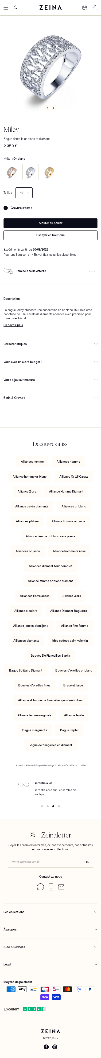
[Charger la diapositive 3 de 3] (94, 271)
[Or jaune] (49, 172)
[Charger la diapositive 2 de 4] (47, 806)
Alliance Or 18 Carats (74, 477)
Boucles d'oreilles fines (34, 685)
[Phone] (51, 889)
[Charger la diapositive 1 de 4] (42, 806)
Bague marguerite (34, 730)
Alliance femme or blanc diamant (50, 581)
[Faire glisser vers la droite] (53, 107)
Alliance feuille (74, 715)
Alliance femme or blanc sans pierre (50, 536)
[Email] (61, 888)
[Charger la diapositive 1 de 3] (90, 271)
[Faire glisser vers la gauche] (47, 107)
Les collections (14, 912)
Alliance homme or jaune (68, 521)
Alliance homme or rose (69, 551)
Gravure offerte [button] (21, 208)
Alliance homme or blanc (30, 477)
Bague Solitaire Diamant (26, 670)
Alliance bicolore (25, 611)
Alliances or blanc (74, 506)
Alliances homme (68, 462)
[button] (6, 8)
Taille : (8, 193)
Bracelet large (73, 685)
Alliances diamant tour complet (50, 566)
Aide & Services (14, 947)
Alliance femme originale (34, 715)
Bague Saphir (69, 730)
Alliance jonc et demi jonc (30, 626)
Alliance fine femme (74, 626)
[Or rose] (12, 172)
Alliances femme (32, 462)
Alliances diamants (26, 641)
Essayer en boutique (50, 235)
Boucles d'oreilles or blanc (73, 670)
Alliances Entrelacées (35, 596)
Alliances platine (27, 521)
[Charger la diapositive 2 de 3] (92, 271)
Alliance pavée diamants (32, 506)
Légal (7, 964)
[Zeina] (50, 7)
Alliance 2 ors (27, 491)
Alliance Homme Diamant (66, 491)
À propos (10, 929)
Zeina (55, 1038)
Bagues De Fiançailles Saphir (50, 656)
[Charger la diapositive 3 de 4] (53, 806)
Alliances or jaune (28, 551)
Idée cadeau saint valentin (70, 641)
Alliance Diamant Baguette (68, 611)
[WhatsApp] (40, 889)
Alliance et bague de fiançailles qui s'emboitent (50, 700)
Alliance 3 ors (71, 596)
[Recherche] (16, 8)
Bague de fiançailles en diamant (50, 745)
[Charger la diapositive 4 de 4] (59, 806)
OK (87, 862)
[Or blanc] (30, 172)
